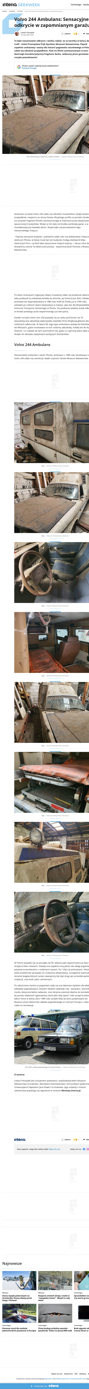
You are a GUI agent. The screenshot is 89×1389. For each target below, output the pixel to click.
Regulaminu (48, 1379)
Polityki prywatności (62, 1379)
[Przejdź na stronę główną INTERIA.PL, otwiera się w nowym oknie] (10, 4)
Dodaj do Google (40, 68)
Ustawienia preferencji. (77, 1379)
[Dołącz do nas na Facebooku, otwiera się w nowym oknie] (84, 1149)
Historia (20, 11)
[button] (76, 4)
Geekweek (12, 11)
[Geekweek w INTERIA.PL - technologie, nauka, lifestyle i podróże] (29, 4)
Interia (4, 11)
